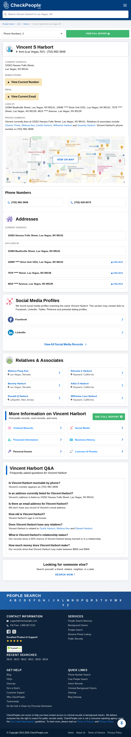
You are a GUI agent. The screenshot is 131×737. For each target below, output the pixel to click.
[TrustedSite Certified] (14, 649)
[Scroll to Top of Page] (121, 723)
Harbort (26, 24)
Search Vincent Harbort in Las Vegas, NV (30, 14)
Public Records (75, 638)
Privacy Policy (106, 721)
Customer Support (16, 692)
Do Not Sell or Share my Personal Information (29, 706)
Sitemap (72, 692)
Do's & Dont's (13, 688)
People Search (8, 24)
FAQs (9, 679)
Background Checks (78, 625)
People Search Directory (80, 621)
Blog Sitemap (74, 697)
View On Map (65, 159)
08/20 (38, 659)
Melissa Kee (28, 125)
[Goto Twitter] (14, 632)
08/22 (23, 659)
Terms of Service (85, 721)
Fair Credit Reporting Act (22, 721)
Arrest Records (75, 683)
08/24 (9, 659)
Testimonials (13, 701)
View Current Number (25, 82)
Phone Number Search (79, 674)
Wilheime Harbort (62, 125)
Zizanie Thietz (12, 125)
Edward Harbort (83, 528)
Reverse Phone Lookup (79, 634)
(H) (19, 24)
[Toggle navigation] (125, 5)
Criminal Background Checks (82, 688)
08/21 (31, 659)
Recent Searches (22, 654)
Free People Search (78, 679)
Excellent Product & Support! (22, 637)
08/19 (45, 659)
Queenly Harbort (86, 125)
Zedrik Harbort (44, 125)
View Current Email (23, 96)
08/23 (16, 659)
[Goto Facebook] (9, 632)
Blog (9, 674)
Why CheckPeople (16, 697)
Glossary (11, 683)
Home (71, 732)
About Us (80, 732)
